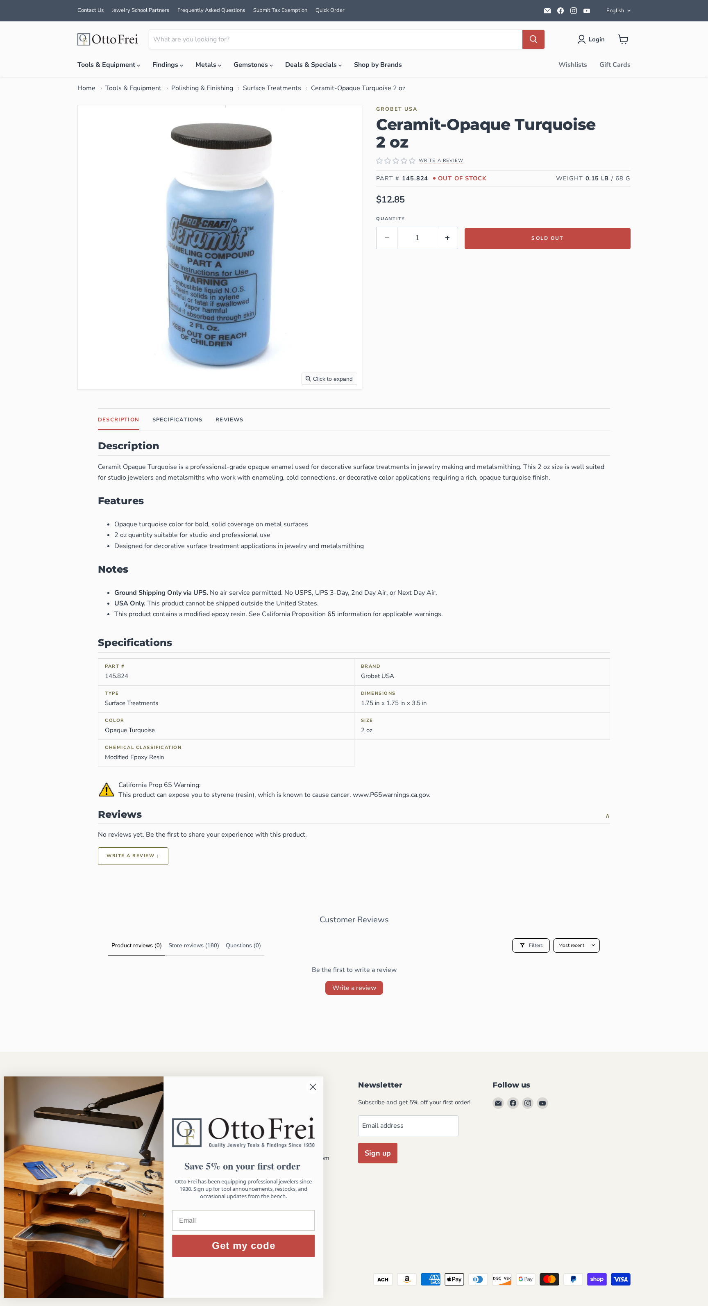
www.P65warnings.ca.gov (391, 794)
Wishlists (572, 64)
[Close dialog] (317, 1087)
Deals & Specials (311, 64)
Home (86, 88)
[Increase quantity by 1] (447, 238)
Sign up (378, 1153)
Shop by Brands (378, 64)
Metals (206, 64)
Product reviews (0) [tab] (136, 945)
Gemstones (252, 64)
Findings (166, 64)
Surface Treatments (272, 88)
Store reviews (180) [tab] (193, 945)
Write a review (354, 987)
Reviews (229, 419)
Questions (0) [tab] (243, 945)
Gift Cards (615, 64)
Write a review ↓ (133, 856)
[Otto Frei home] (108, 39)
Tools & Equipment (107, 64)
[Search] (533, 39)
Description (118, 419)
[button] (592, 39)
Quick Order (330, 10)
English (615, 10)
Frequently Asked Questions (211, 10)
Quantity (390, 219)
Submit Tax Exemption (280, 10)
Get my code (248, 1245)
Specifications (177, 419)
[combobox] (335, 39)
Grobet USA (397, 108)
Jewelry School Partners (140, 10)
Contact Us (90, 10)
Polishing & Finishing (202, 88)
